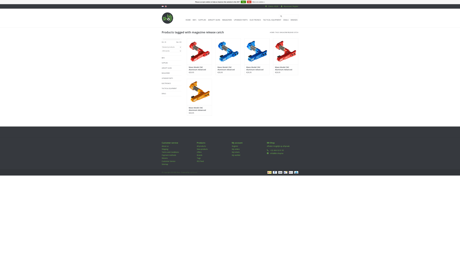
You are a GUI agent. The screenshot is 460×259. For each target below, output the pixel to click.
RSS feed (200, 161)
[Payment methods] (269, 172)
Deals (286, 20)
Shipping (165, 149)
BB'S (194, 20)
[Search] (280, 16)
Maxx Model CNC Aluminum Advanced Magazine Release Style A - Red (285, 68)
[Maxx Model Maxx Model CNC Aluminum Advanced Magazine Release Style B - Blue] (228, 51)
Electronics (255, 20)
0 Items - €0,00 (273, 6)
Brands (294, 20)
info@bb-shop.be (276, 153)
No (249, 2)
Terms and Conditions (170, 152)
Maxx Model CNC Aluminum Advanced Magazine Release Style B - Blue (228, 68)
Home (188, 20)
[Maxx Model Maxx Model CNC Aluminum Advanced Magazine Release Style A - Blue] (257, 51)
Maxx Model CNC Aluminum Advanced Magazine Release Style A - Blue (257, 68)
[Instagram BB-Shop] (232, 132)
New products (202, 149)
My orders (236, 149)
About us (165, 146)
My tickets (236, 152)
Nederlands (163, 6)
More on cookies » (258, 2)
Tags (277, 32)
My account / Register (291, 6)
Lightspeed (193, 172)
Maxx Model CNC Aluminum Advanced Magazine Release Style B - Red (199, 68)
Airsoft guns (214, 20)
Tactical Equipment (272, 20)
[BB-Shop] (167, 18)
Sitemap (165, 164)
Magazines (227, 20)
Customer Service (168, 161)
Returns (165, 158)
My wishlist (236, 155)
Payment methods (169, 155)
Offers (199, 152)
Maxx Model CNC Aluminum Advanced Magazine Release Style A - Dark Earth (199, 109)
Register (235, 146)
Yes (243, 2)
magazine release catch (289, 32)
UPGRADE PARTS (241, 20)
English (166, 6)
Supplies (202, 20)
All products (201, 146)
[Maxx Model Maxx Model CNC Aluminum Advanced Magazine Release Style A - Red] (285, 51)
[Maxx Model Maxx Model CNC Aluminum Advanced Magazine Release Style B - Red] (199, 51)
